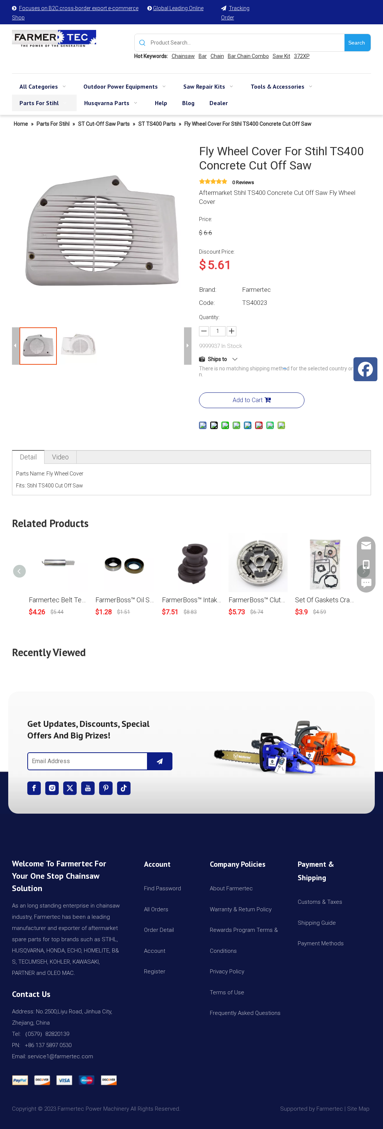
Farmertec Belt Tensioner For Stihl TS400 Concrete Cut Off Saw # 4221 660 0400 (58, 600)
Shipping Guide (317, 923)
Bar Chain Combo (248, 56)
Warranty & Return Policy (241, 909)
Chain (217, 56)
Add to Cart (248, 400)
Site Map (359, 1108)
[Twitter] (70, 788)
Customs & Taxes (320, 902)
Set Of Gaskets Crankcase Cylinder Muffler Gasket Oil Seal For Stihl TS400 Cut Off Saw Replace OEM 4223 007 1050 (324, 600)
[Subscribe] (159, 761)
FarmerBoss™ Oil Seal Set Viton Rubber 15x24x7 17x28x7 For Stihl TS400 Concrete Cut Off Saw (124, 600)
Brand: (208, 289)
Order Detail (159, 930)
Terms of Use (227, 992)
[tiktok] (124, 788)
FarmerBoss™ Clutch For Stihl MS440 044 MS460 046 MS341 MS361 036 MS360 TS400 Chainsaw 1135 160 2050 (258, 600)
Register (154, 971)
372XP (302, 56)
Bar (203, 56)
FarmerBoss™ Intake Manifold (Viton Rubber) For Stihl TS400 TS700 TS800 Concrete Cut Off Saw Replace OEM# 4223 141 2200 (191, 600)
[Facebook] (34, 788)
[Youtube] (88, 788)
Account (154, 951)
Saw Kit (281, 56)
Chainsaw (183, 56)
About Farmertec (231, 888)
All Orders (156, 909)
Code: (207, 302)
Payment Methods (321, 943)
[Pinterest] (106, 788)
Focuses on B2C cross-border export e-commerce (78, 8)
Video (60, 457)
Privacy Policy (227, 971)
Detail (28, 457)
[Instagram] (52, 788)
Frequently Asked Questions (245, 1013)
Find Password (162, 888)
